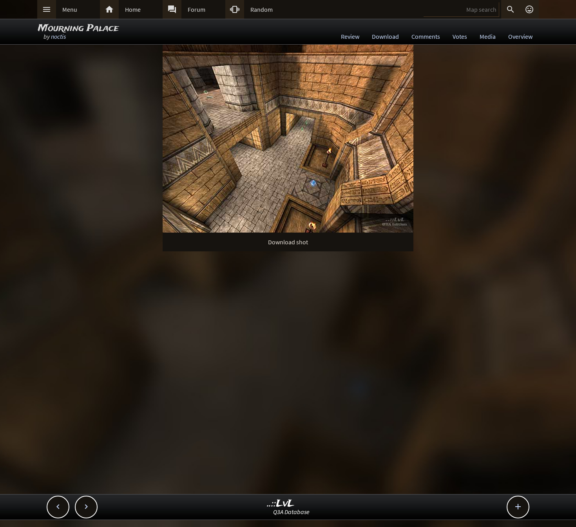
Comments (425, 36)
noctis (58, 36)
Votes (460, 36)
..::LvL (281, 504)
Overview (520, 36)
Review (350, 36)
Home (133, 9)
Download (385, 36)
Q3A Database (291, 512)
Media (488, 36)
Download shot (288, 242)
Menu (69, 9)
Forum (196, 9)
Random (261, 9)
